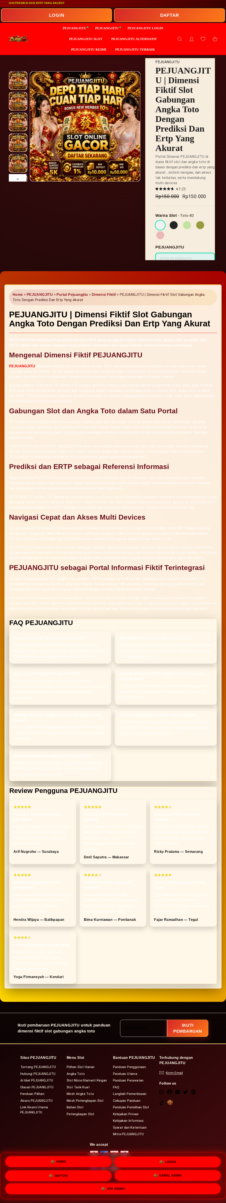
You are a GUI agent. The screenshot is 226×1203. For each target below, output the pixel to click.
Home (18, 294)
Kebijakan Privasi (126, 1103)
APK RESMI (115, 1189)
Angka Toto (75, 1063)
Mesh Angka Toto (80, 1083)
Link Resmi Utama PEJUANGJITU (34, 1099)
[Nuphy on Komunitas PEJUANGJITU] (170, 1091)
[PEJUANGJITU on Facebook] (169, 1081)
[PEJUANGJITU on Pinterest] (193, 1081)
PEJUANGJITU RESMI (92, 50)
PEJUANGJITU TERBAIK (132, 50)
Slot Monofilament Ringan (86, 1070)
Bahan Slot (75, 1096)
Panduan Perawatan (128, 1070)
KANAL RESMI (170, 1175)
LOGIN (56, 15)
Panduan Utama (125, 1063)
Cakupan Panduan (126, 1090)
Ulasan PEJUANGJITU (36, 1076)
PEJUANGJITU (79, 28)
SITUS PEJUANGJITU (176, 249)
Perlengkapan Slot (80, 1103)
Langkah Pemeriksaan (130, 1083)
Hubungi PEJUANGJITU (37, 1063)
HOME (61, 1160)
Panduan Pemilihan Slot (131, 1096)
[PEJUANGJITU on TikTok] (161, 1091)
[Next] (17, 178)
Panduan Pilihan (32, 1083)
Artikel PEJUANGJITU (36, 1070)
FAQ (116, 1076)
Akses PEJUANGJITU (36, 1090)
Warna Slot (165, 206)
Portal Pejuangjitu (71, 294)
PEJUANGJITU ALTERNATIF (132, 39)
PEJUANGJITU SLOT (89, 39)
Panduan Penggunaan (129, 1056)
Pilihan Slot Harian (80, 1056)
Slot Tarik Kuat (78, 1076)
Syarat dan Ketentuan (129, 1117)
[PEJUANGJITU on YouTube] (177, 1081)
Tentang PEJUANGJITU (37, 1056)
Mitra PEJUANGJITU (128, 1123)
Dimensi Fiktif (103, 294)
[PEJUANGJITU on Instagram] (161, 1081)
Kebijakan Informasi (128, 1110)
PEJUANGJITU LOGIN (142, 28)
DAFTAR (169, 15)
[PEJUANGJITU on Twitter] (185, 1081)
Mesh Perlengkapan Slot (85, 1090)
